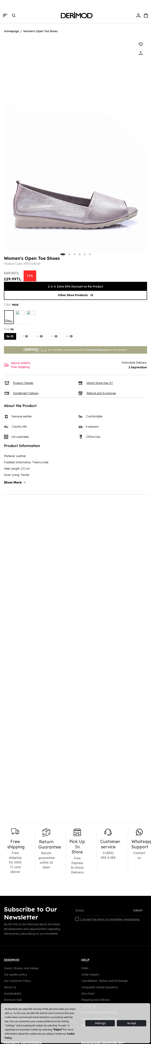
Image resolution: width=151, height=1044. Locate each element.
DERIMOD (11, 960)
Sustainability (12, 993)
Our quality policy (15, 974)
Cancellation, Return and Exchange (104, 981)
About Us (10, 987)
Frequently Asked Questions (99, 987)
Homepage (11, 31)
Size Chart (87, 993)
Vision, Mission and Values (21, 968)
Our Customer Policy (17, 981)
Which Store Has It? (100, 383)
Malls (84, 968)
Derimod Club (13, 1000)
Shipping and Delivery (95, 1000)
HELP (85, 960)
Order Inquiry (90, 974)
